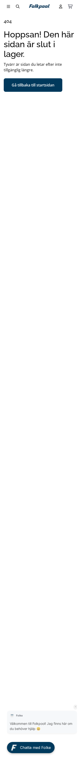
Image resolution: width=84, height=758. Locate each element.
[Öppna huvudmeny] (8, 6)
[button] (31, 743)
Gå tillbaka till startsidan (33, 85)
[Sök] (17, 6)
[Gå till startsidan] (39, 7)
